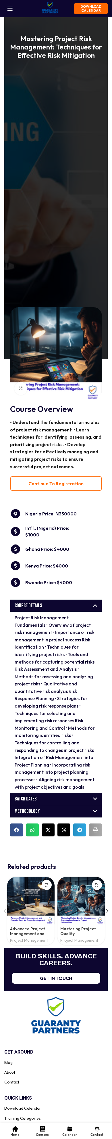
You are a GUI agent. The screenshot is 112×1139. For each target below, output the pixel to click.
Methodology (27, 811)
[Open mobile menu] (10, 8)
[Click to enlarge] (20, 388)
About (9, 1072)
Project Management (29, 940)
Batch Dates (25, 799)
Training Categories (22, 1118)
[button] (56, 606)
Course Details (28, 606)
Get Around (18, 1052)
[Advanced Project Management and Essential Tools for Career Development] (31, 900)
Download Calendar (90, 8)
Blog (8, 1062)
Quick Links (18, 1098)
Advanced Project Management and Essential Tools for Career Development (31, 936)
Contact (11, 1082)
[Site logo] (50, 8)
